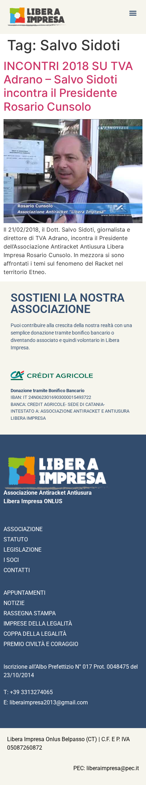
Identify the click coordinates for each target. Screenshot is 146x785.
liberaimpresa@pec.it (112, 768)
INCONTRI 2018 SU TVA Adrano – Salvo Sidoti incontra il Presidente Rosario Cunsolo (68, 86)
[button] (133, 13)
